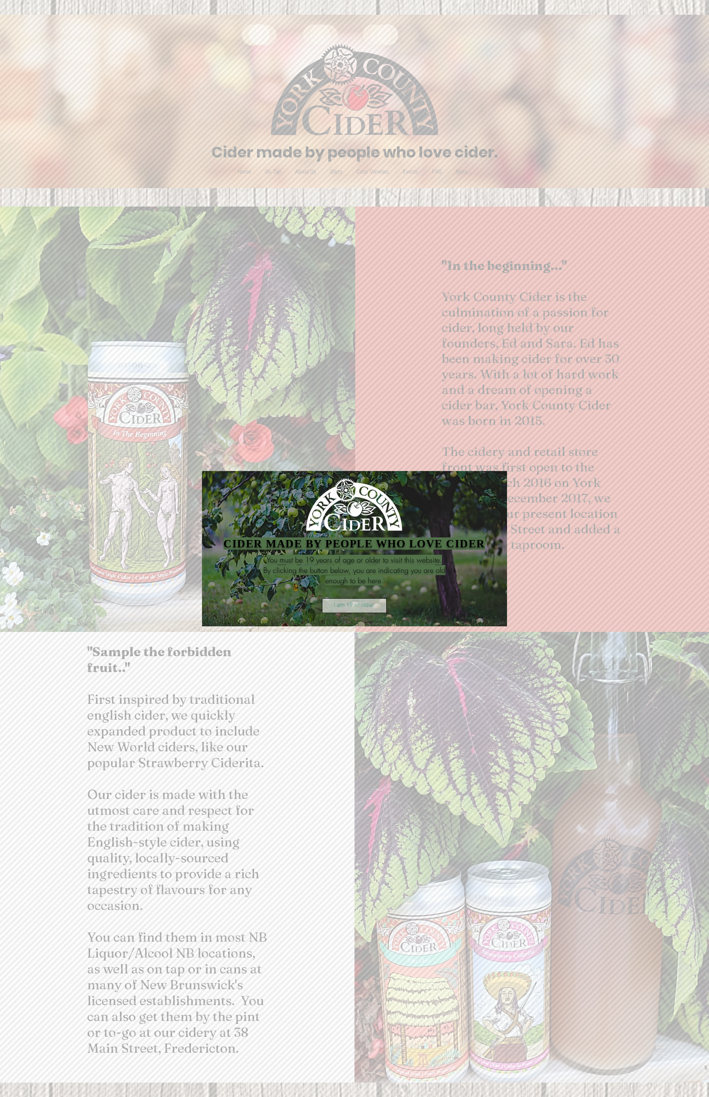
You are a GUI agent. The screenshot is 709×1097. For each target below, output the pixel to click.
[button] (354, 605)
